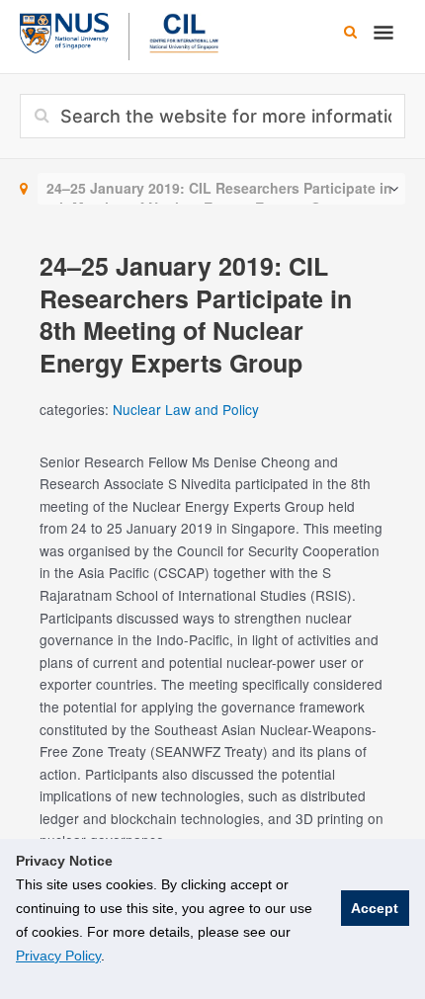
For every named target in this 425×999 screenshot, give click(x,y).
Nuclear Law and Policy (186, 409)
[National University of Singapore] (64, 31)
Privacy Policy (58, 955)
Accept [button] (374, 908)
